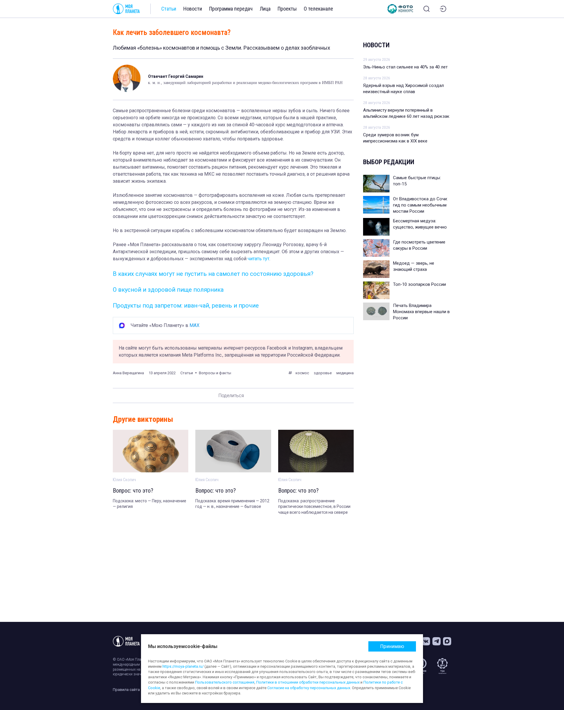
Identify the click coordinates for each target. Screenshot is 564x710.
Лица (265, 9)
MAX (194, 325)
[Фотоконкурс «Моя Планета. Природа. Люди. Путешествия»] (400, 9)
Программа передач (231, 9)
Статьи (168, 9)
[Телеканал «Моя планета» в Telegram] (436, 641)
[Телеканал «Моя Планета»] (126, 9)
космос (302, 373)
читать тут (258, 258)
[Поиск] (426, 9)
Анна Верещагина (128, 373)
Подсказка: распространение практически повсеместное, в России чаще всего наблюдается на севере (314, 506)
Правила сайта (126, 689)
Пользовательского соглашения (224, 682)
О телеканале (318, 9)
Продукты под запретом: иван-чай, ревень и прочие (186, 305)
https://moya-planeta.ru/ (183, 666)
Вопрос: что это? (133, 490)
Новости (192, 9)
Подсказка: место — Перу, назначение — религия (149, 503)
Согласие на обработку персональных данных (308, 688)
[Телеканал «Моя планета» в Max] (447, 641)
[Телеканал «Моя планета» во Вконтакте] (426, 641)
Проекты (287, 9)
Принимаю (392, 646)
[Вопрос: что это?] (150, 451)
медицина (345, 373)
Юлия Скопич (124, 479)
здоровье (323, 373)
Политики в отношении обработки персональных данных (308, 682)
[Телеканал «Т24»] (442, 666)
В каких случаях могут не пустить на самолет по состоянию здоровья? (213, 273)
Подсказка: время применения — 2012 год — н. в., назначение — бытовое (232, 503)
